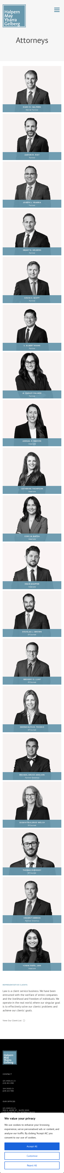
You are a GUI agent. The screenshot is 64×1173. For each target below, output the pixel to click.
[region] (32, 1143)
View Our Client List (12, 1020)
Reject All (32, 1165)
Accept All (32, 1146)
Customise (32, 1155)
